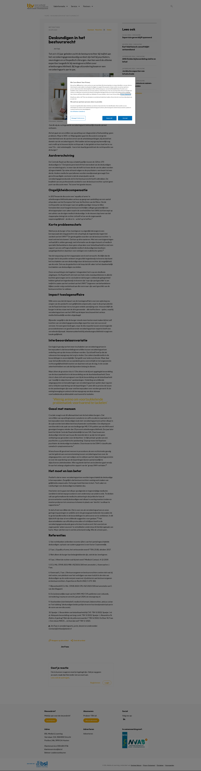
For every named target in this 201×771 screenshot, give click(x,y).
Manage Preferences (78, 118)
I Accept (125, 118)
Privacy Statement (126, 94)
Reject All (109, 118)
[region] (101, 100)
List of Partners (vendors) (77, 111)
